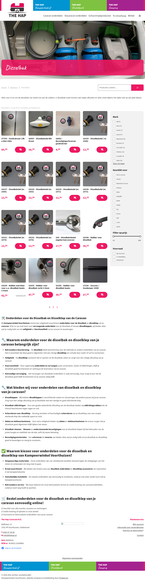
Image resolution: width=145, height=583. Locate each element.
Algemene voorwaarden (72, 558)
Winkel (131, 15)
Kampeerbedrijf (43, 6)
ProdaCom (63, 578)
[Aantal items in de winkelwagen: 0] (139, 15)
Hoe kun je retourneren (133, 530)
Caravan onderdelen (53, 15)
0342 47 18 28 (8, 532)
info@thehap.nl (10, 535)
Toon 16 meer (119, 163)
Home (4, 87)
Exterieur (14, 87)
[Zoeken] (137, 87)
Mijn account (138, 524)
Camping (113, 6)
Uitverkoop (120, 16)
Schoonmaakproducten (99, 15)
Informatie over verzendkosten (130, 527)
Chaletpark (77, 6)
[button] (20, 150)
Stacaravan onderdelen (75, 15)
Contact (140, 535)
